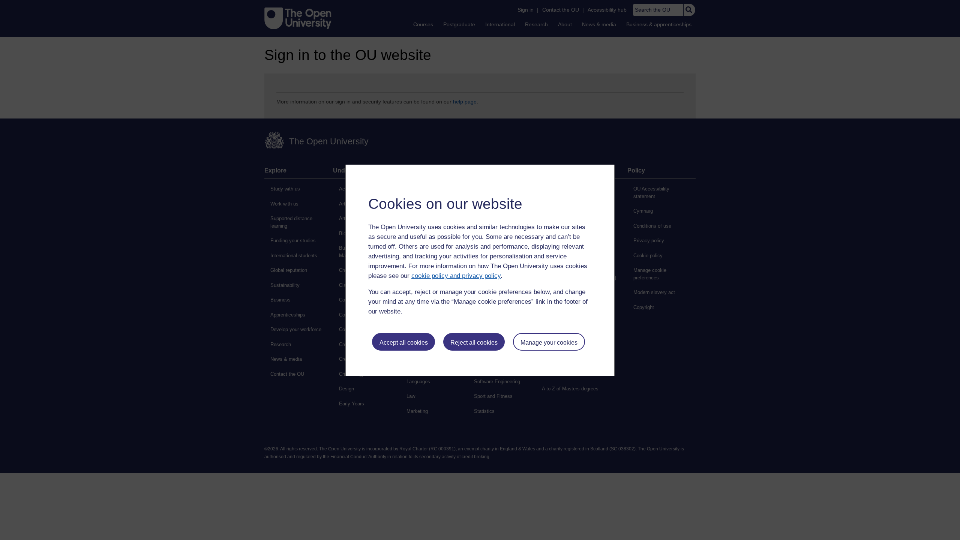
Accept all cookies (404, 342)
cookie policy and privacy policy (456, 275)
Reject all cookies (474, 342)
